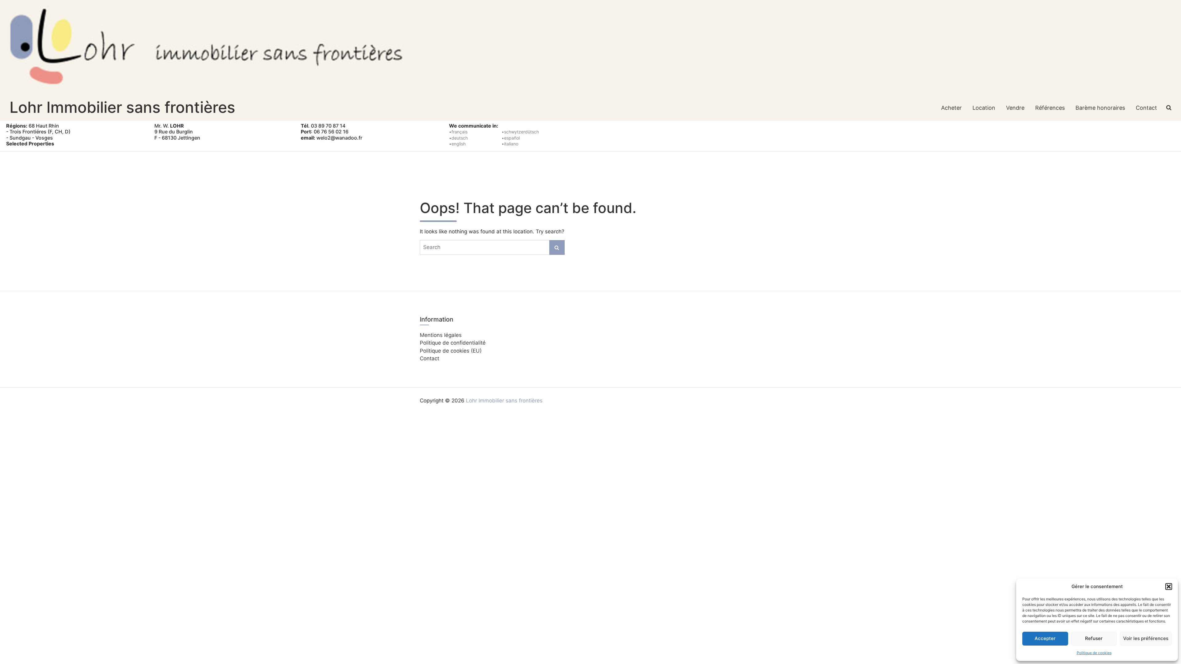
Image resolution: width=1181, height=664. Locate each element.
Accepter (1045, 638)
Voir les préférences (1145, 638)
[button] (1169, 586)
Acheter (951, 108)
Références (1050, 108)
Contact (1146, 108)
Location (983, 108)
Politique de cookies (1094, 652)
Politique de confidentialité (453, 343)
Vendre (1015, 108)
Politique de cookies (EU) (451, 351)
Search (557, 247)
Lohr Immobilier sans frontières (122, 107)
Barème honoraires (1100, 108)
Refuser (1094, 638)
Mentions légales (441, 335)
